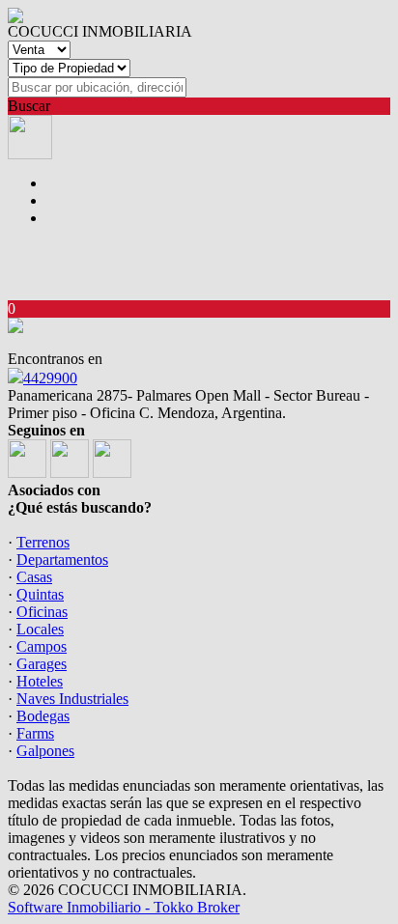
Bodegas (43, 716)
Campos (41, 646)
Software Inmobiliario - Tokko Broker (124, 907)
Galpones (45, 750)
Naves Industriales (72, 698)
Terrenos (43, 542)
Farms (35, 733)
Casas (34, 577)
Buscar (29, 106)
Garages (41, 664)
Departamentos (62, 559)
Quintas (40, 594)
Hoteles (39, 681)
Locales (40, 629)
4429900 (50, 378)
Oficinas (42, 611)
